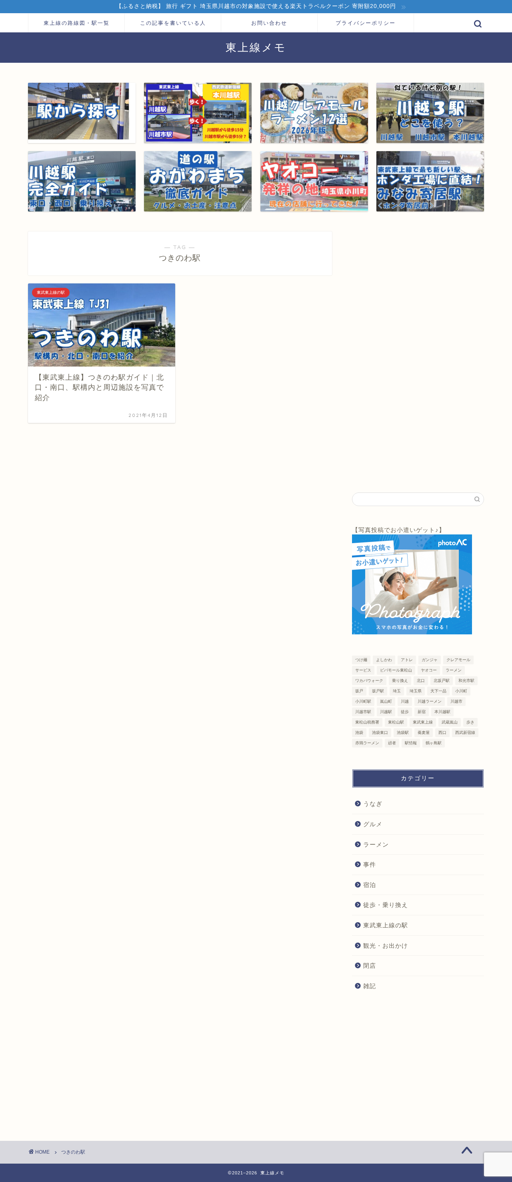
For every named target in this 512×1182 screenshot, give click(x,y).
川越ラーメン (430, 701)
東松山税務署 (367, 722)
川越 (405, 701)
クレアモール (458, 660)
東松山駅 (396, 722)
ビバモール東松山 (396, 670)
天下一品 (438, 691)
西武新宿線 (465, 732)
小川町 (461, 691)
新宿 (422, 712)
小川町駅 (363, 701)
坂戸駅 (378, 691)
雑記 (369, 986)
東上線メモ (256, 47)
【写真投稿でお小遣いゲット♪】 (398, 529)
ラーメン (454, 670)
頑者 (392, 743)
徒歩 (405, 712)
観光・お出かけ (385, 945)
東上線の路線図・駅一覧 (77, 23)
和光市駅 (466, 680)
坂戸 (359, 691)
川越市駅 (363, 712)
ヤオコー (429, 670)
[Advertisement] (412, 351)
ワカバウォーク (369, 680)
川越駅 (386, 712)
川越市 (456, 701)
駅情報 (411, 743)
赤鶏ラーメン (367, 743)
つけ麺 (361, 660)
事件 (369, 864)
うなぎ (372, 803)
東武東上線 (423, 722)
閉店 (369, 965)
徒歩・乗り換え (385, 904)
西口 (442, 732)
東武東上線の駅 (385, 925)
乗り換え (400, 680)
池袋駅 (403, 732)
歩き (470, 722)
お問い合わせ (269, 23)
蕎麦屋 (424, 732)
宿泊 (369, 884)
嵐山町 (386, 701)
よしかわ (384, 660)
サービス (363, 670)
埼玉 (397, 691)
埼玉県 (416, 691)
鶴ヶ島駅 (434, 743)
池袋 (359, 732)
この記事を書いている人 (173, 23)
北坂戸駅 (442, 680)
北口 (421, 680)
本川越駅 (442, 712)
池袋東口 (380, 732)
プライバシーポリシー (366, 23)
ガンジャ (430, 660)
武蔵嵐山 (450, 722)
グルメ (372, 824)
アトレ (407, 660)
